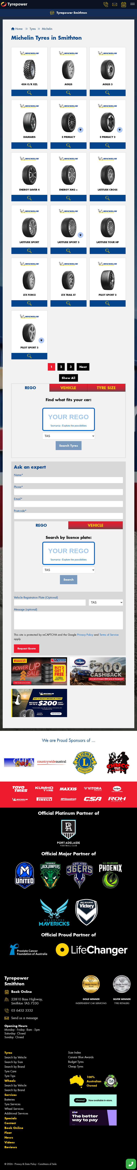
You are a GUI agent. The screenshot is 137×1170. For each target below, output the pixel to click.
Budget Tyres (75, 1062)
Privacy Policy (85, 635)
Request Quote (26, 648)
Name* (18, 475)
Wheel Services (13, 1109)
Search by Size (13, 1062)
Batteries (9, 1099)
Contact (10, 1123)
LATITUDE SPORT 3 (68, 242)
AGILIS (68, 84)
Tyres (8, 1053)
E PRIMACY (68, 137)
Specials (10, 1118)
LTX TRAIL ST (68, 294)
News (8, 1137)
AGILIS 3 (108, 84)
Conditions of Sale (47, 1164)
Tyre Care (10, 1071)
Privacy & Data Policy (25, 1164)
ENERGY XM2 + (68, 189)
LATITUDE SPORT (29, 242)
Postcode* (20, 511)
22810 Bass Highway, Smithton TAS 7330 (27, 1001)
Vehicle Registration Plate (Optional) (36, 597)
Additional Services (16, 1113)
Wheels (10, 1081)
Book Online (13, 1128)
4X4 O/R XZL (29, 84)
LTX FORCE (29, 294)
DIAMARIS (29, 137)
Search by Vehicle (15, 1057)
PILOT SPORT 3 (29, 347)
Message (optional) (25, 609)
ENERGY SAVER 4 (29, 189)
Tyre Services (12, 1104)
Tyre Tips (9, 1076)
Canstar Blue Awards (80, 1057)
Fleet (8, 1133)
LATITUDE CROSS (107, 189)
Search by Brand (14, 1067)
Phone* (18, 487)
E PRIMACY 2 (107, 137)
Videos (9, 1142)
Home (18, 29)
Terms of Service (109, 635)
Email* (18, 499)
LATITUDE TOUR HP (108, 242)
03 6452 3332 (22, 1011)
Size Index (74, 1052)
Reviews (10, 1147)
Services (10, 1095)
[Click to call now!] (105, 4)
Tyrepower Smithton (71, 13)
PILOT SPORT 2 (107, 294)
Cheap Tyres (75, 1066)
